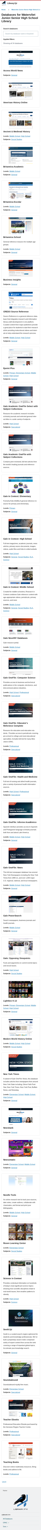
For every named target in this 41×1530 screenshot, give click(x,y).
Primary (12, 373)
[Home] (20, 1502)
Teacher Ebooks (11, 1419)
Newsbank (8, 1128)
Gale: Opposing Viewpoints (16, 958)
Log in (4, 1482)
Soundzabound (10, 1380)
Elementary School (23, 373)
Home (3, 9)
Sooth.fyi (7, 1329)
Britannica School (12, 237)
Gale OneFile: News (13, 867)
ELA (31, 557)
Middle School (14, 136)
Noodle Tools (9, 1195)
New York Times (11, 1074)
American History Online (15, 102)
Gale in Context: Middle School (18, 587)
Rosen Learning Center (14, 1243)
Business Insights (12, 280)
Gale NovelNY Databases (15, 638)
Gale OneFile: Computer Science (19, 678)
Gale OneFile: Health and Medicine (20, 777)
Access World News (13, 70)
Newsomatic (9, 1160)
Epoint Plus (9, 368)
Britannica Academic (13, 167)
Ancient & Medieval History (16, 131)
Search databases (10, 29)
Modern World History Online (17, 1039)
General (14, 75)
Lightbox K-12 (10, 1001)
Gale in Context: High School (17, 539)
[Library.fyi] (4, 3)
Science (6, 560)
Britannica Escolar (12, 202)
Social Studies (16, 139)
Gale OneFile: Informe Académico (19, 822)
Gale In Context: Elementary (17, 496)
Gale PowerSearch (12, 916)
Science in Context (12, 1278)
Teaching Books (11, 1462)
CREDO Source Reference (16, 311)
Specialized (15, 427)
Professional (24, 692)
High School (25, 136)
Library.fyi (12, 3)
